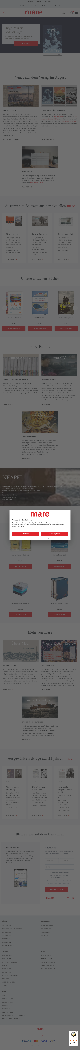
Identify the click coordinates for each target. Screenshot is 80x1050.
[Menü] (77, 1031)
